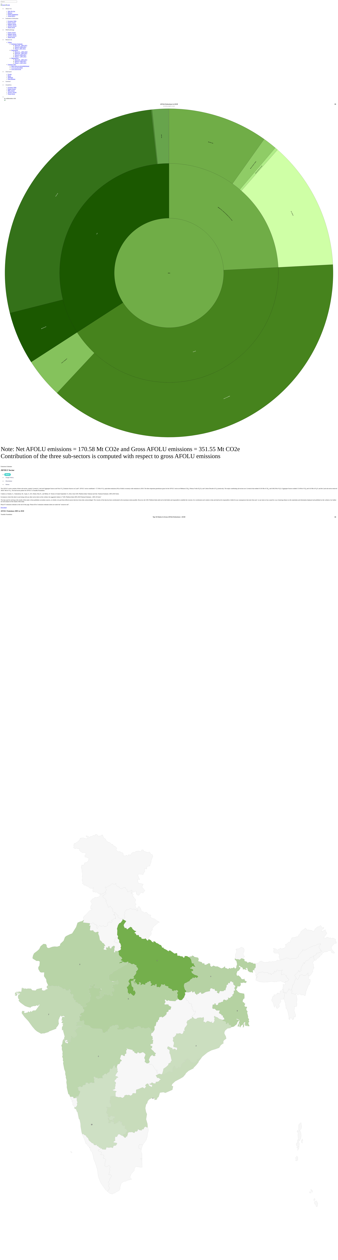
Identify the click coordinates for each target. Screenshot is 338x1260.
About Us (9, 9)
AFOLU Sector (12, 26)
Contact (8, 81)
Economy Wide (12, 21)
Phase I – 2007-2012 (20, 56)
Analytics (9, 85)
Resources (9, 40)
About (7, 474)
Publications (14, 50)
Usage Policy (10, 477)
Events (10, 74)
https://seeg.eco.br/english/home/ (20, 66)
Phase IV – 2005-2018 (21, 52)
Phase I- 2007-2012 (20, 48)
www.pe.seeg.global (17, 67)
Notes (7, 484)
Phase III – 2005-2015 (21, 45)
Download (4, 507)
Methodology (10, 30)
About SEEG (11, 16)
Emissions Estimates (12, 18)
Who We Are (11, 11)
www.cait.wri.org (16, 69)
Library (10, 42)
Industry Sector (12, 24)
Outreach (9, 72)
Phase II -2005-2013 (20, 47)
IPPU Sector (11, 90)
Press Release (11, 79)
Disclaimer (9, 481)
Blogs (9, 76)
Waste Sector (11, 27)
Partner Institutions (13, 14)
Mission (10, 13)
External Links (12, 64)
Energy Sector (12, 22)
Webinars (10, 77)
